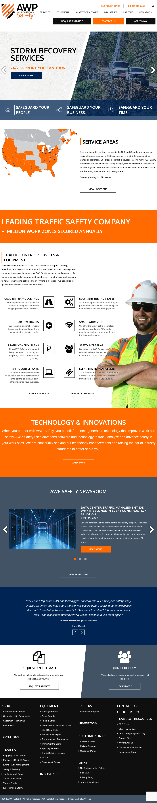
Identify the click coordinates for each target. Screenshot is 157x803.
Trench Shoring (10, 783)
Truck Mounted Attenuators (55, 739)
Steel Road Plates (50, 730)
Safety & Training (11, 769)
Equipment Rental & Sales (16, 760)
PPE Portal (124, 724)
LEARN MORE (26, 75)
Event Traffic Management (16, 764)
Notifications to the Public (92, 768)
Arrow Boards (48, 716)
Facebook (117, 712)
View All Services (39, 393)
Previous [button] (3, 70)
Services (45, 12)
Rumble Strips (48, 721)
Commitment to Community (16, 716)
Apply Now (140, 21)
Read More (95, 549)
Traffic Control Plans (13, 774)
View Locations (98, 189)
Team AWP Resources (134, 719)
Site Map (84, 772)
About (7, 706)
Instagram (137, 712)
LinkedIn (131, 712)
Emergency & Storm (13, 788)
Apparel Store (125, 738)
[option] (78, 74)
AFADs (45, 757)
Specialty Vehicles (50, 748)
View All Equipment (82, 393)
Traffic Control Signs (51, 744)
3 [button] (85, 559)
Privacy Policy (87, 777)
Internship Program (89, 711)
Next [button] (153, 70)
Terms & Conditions (89, 782)
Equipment (62, 12)
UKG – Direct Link (127, 729)
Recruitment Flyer (127, 752)
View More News (78, 574)
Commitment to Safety (14, 711)
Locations (10, 737)
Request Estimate (72, 21)
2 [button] (80, 559)
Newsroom (145, 12)
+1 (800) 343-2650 (136, 6)
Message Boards (50, 711)
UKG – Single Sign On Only (132, 733)
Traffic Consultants (12, 778)
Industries (110, 12)
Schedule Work (87, 741)
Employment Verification (130, 747)
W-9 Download (126, 742)
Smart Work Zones (86, 12)
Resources (8, 725)
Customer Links (110, 6)
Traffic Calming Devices (53, 753)
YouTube (124, 712)
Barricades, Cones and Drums (56, 725)
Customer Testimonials (14, 721)
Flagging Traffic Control (14, 755)
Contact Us (108, 21)
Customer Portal (88, 751)
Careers (128, 12)
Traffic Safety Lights (51, 734)
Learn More (125, 686)
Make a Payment (88, 746)
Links (83, 763)
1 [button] (75, 559)
